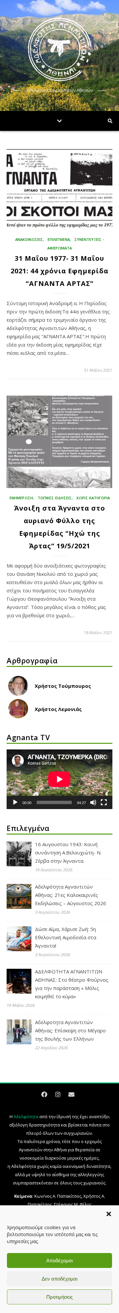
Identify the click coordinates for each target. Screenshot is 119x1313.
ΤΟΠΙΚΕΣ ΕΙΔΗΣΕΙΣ (55, 497)
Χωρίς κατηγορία (93, 497)
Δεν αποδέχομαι (59, 1279)
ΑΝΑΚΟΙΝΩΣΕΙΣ (29, 239)
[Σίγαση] (93, 802)
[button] (108, 1214)
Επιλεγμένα (59, 239)
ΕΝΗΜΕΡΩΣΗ (21, 497)
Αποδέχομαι (59, 1260)
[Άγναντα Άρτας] (59, 49)
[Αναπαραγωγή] (15, 802)
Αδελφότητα (26, 1117)
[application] (59, 779)
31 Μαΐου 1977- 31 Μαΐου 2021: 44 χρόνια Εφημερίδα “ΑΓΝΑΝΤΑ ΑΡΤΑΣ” (59, 271)
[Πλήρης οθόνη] (103, 802)
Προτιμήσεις (59, 1297)
